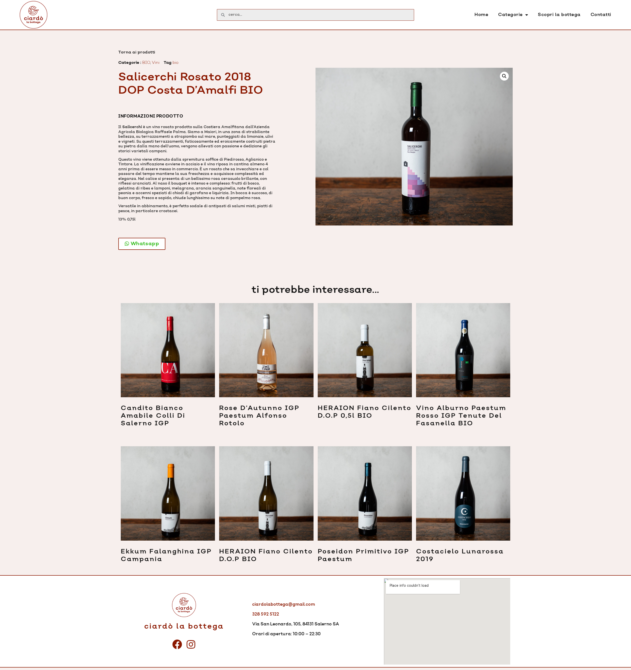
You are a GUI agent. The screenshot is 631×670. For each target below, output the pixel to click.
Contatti (601, 14)
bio (175, 62)
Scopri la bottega (559, 14)
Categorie (510, 14)
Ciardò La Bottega (184, 626)
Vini (155, 62)
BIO (146, 62)
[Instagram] (191, 644)
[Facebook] (177, 644)
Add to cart (219, 435)
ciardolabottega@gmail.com (283, 604)
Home (481, 14)
